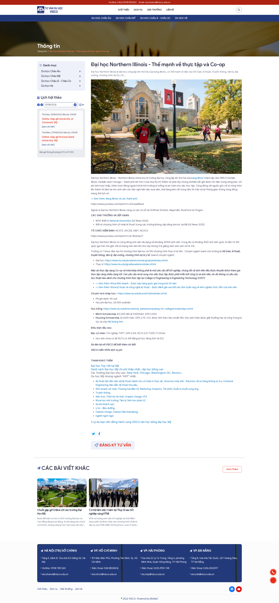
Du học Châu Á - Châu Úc (155, 18)
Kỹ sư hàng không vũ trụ (209, 381)
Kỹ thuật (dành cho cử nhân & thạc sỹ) (142, 381)
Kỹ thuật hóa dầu (128, 385)
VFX (145, 396)
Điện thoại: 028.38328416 (105, 568)
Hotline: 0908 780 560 (54, 568)
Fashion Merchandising (125, 412)
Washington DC (160, 372)
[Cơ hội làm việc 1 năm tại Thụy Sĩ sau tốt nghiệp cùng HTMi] (113, 502)
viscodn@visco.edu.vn (202, 574)
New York (132, 372)
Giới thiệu (123, 9)
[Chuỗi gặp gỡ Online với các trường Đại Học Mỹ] (62, 502)
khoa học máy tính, (174, 381)
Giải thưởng (154, 9)
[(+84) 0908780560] (273, 572)
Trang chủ (42, 51)
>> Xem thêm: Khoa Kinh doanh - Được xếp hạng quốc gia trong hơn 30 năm (136, 283)
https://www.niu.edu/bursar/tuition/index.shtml (142, 293)
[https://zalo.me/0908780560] (273, 580)
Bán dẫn (113, 385)
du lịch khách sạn (105, 404)
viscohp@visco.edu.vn (153, 574)
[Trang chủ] (50, 9)
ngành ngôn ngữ (104, 415)
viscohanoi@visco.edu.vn (55, 574)
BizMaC (154, 598)
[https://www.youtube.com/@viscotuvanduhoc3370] (239, 589)
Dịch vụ (138, 9)
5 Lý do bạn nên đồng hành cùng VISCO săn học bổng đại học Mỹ (131, 422)
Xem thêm (232, 469)
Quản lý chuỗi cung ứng (185, 389)
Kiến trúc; (101, 396)
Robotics (190, 381)
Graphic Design (133, 396)
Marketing (145, 389)
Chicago (145, 372)
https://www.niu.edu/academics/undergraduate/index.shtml (136, 260)
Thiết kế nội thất (115, 396)
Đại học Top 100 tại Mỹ (105, 365)
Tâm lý (122, 400)
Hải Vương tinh (115, 321)
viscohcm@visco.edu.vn (104, 574)
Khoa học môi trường (107, 400)
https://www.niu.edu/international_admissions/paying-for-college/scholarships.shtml (148, 308)
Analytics (157, 389)
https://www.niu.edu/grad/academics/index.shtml (130, 264)
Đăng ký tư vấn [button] (115, 445)
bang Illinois (197, 178)
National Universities (120, 220)
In (83, 104)
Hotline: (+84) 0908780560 (123, 2)
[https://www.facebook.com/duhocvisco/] (232, 589)
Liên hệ (170, 9)
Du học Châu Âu (101, 18)
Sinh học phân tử (136, 400)
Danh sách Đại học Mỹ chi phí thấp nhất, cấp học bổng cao (127, 369)
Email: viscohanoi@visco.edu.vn (154, 2)
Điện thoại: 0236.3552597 (204, 568)
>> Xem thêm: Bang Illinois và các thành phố (114, 198)
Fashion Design (104, 412)
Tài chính (167, 389)
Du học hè (181, 18)
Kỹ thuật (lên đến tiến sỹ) (109, 381)
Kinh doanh (102, 389)
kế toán (113, 389)
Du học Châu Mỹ (126, 18)
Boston (176, 372)
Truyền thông (103, 392)
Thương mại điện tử (128, 389)
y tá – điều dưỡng (105, 408)
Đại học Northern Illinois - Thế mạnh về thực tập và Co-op (79, 51)
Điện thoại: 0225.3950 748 (155, 568)
